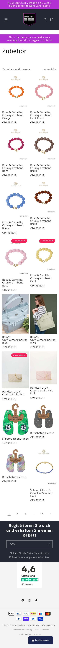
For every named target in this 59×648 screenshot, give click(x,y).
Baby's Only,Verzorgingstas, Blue (15, 340)
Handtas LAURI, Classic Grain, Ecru (14, 393)
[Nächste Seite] (50, 513)
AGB (37, 630)
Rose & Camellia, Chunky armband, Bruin (41, 168)
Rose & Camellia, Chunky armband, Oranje (13, 115)
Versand (45, 630)
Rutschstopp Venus (42, 433)
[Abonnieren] (49, 544)
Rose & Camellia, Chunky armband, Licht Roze (41, 115)
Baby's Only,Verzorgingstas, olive (43, 340)
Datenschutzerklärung (22, 630)
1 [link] (9, 513)
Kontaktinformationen (31, 634)
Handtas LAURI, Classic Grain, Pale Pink (41, 390)
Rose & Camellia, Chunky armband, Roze (13, 168)
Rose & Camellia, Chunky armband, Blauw (13, 225)
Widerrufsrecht (49, 625)
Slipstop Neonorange (15, 438)
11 (41, 513)
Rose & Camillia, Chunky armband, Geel (41, 278)
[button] (6, 19)
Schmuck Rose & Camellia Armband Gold (41, 493)
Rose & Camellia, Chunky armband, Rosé (13, 282)
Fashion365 (16, 625)
